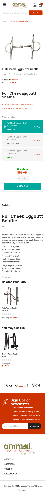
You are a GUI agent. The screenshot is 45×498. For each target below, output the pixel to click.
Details (6, 205)
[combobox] (22, 13)
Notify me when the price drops (15, 108)
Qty (17, 178)
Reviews (6, 277)
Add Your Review (30, 74)
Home (4, 21)
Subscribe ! (35, 427)
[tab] (22, 205)
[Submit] (35, 12)
